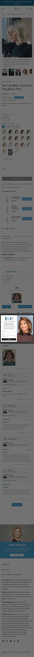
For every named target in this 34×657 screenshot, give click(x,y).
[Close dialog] (32, 316)
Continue (9, 339)
